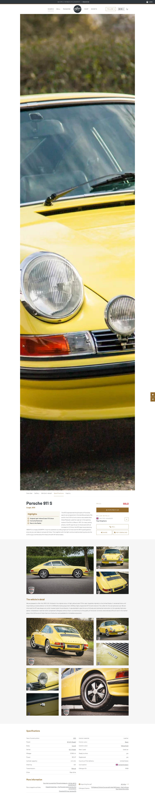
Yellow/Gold (124, 746)
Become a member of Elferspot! (73, 2)
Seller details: (103, 515)
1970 (74, 738)
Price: (99, 503)
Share (104, 532)
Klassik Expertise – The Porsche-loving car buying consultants (61, 787)
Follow (110, 9)
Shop (86, 9)
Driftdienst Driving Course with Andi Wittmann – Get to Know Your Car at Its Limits (110, 788)
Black (126, 742)
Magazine (67, 9)
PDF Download (121, 532)
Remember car (113, 510)
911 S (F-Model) (71, 742)
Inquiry (68, 493)
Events (94, 9)
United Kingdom (123, 764)
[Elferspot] (77, 9)
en (121, 9)
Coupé (74, 746)
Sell (58, 9)
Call (113, 527)
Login (151, 2)
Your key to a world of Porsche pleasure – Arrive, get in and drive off (59, 784)
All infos (123, 784)
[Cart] (127, 9)
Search (51, 9)
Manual (73, 768)
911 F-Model (72, 749)
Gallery (36, 493)
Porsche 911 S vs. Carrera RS (67, 791)
